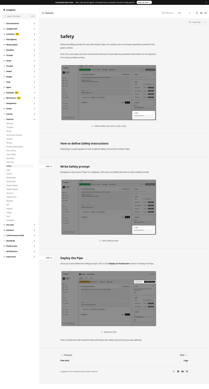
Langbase (9, 10)
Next (182, 355)
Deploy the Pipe (71, 258)
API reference (167, 13)
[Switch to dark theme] (189, 12)
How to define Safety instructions (84, 143)
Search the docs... (20, 16)
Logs (186, 360)
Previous (68, 355)
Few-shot (64, 360)
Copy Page (196, 22)
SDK (179, 13)
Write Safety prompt (75, 166)
